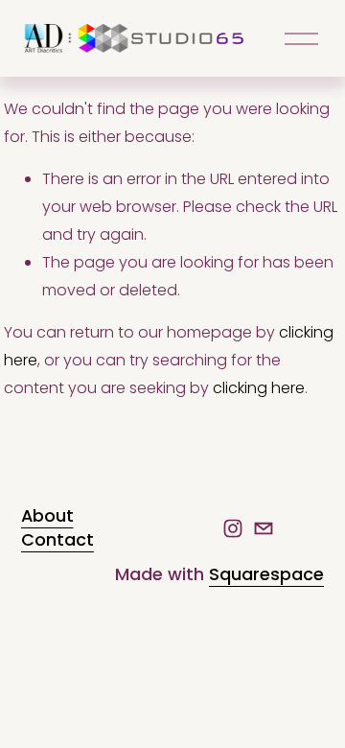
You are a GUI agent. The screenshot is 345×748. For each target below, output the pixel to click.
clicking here (259, 388)
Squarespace (266, 574)
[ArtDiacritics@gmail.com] (263, 528)
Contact (57, 539)
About (47, 515)
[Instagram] (232, 528)
